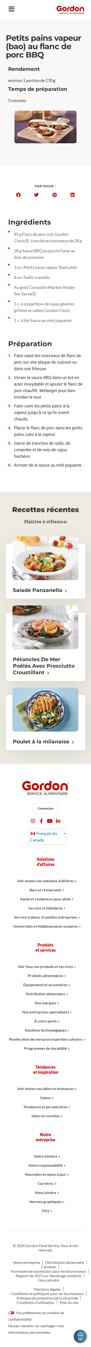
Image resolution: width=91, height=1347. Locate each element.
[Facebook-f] (41, 821)
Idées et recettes (46, 1116)
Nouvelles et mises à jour (45, 1174)
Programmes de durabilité (45, 1048)
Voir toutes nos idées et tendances (45, 1088)
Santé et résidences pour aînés (45, 899)
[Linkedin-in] (58, 821)
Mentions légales (47, 1289)
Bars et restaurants (45, 890)
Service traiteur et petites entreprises (45, 917)
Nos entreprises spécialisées (45, 1012)
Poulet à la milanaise (42, 741)
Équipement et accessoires (45, 984)
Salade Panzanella (38, 590)
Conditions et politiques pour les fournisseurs (47, 1293)
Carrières (46, 1183)
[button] (18, 195)
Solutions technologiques (45, 1030)
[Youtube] (49, 821)
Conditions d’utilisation (35, 1302)
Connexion (46, 808)
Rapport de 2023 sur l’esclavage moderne (48, 1275)
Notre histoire (45, 1156)
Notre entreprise (26, 1262)
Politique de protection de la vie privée (47, 1298)
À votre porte (45, 1021)
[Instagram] (33, 821)
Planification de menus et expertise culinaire (45, 1039)
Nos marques (45, 1003)
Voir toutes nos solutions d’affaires (45, 881)
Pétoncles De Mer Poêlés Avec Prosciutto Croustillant (44, 666)
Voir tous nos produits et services (45, 966)
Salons (45, 1097)
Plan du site (69, 1302)
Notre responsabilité (45, 1165)
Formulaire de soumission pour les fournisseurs (48, 1271)
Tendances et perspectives (45, 1106)
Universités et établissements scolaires (45, 926)
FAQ (45, 1210)
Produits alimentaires (45, 975)
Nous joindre (45, 1192)
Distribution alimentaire (45, 993)
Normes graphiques (45, 1201)
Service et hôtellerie (45, 908)
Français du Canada (43, 836)
